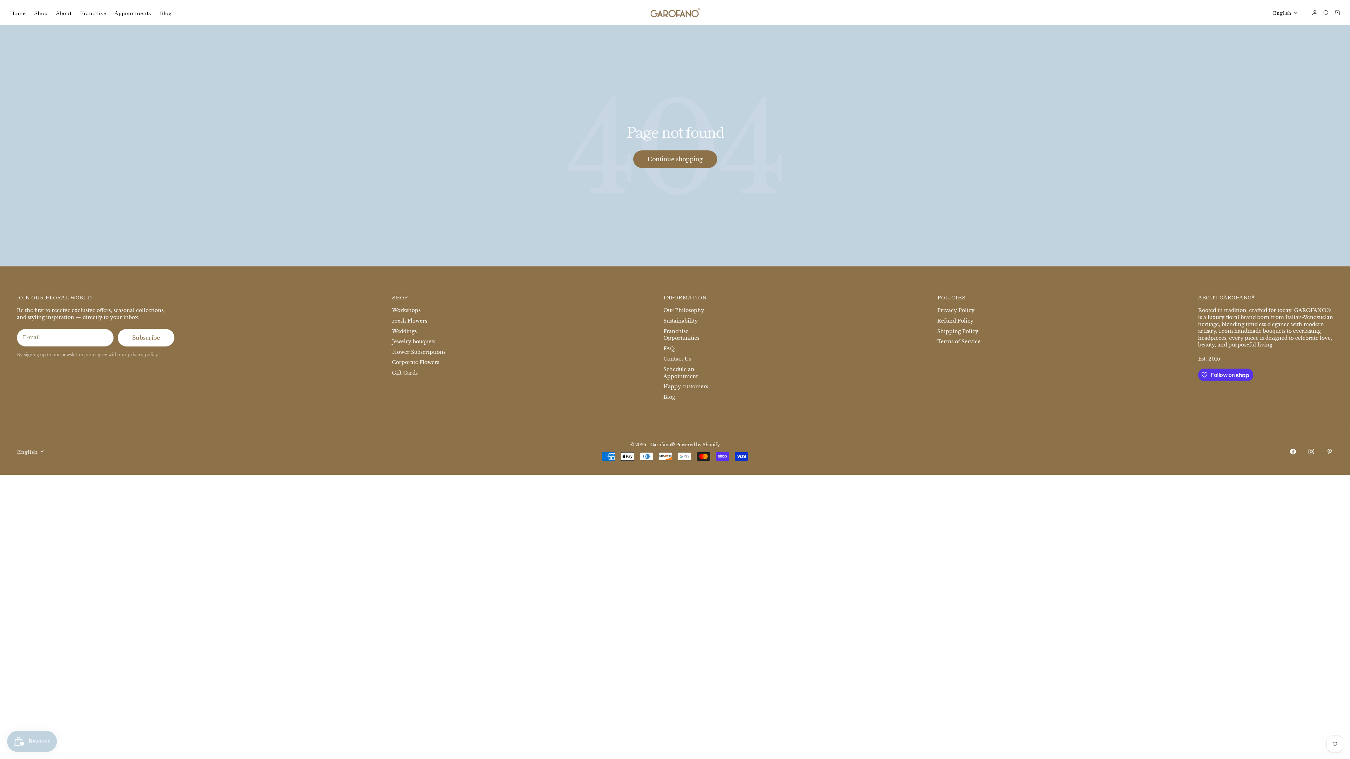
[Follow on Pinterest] (1329, 451)
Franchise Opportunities (681, 335)
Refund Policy (955, 321)
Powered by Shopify (698, 444)
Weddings (404, 331)
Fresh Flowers (409, 321)
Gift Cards (405, 373)
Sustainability (680, 321)
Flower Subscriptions (418, 352)
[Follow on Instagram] (1311, 451)
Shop (40, 13)
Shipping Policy (957, 331)
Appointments (133, 13)
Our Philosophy (683, 310)
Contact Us (677, 359)
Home (18, 13)
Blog (166, 13)
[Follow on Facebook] (1293, 451)
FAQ (669, 348)
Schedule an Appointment (680, 372)
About (63, 13)
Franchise (93, 13)
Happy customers (685, 386)
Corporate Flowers (415, 362)
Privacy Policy (956, 310)
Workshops (406, 310)
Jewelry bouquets (413, 341)
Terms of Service (959, 341)
